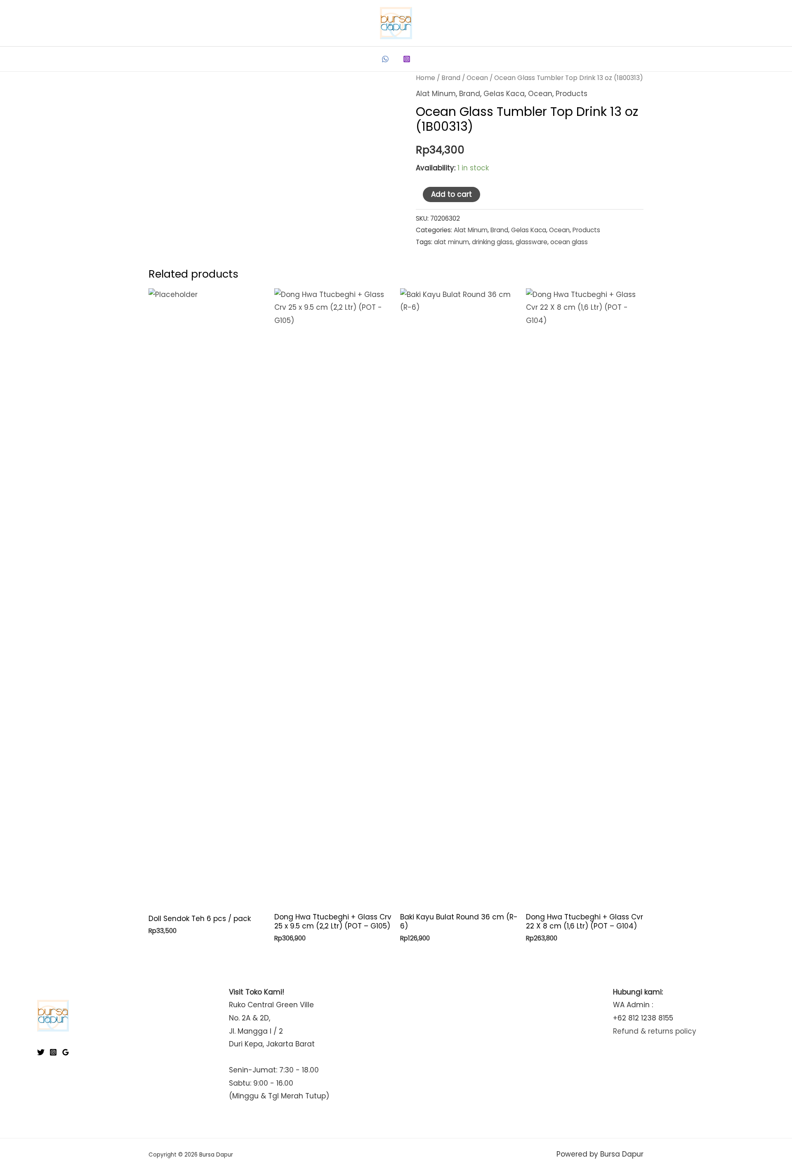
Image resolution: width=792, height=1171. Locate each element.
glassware (531, 242)
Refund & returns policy (654, 1031)
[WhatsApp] (385, 59)
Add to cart (451, 194)
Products (571, 94)
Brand (450, 77)
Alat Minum (436, 94)
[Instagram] (406, 59)
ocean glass (569, 242)
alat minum (451, 242)
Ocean (477, 77)
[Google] (65, 1052)
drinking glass (492, 242)
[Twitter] (41, 1052)
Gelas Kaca (504, 94)
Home (425, 77)
